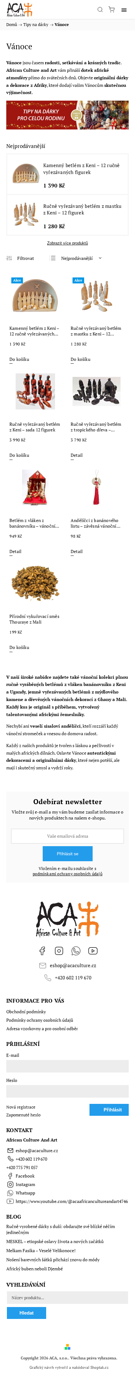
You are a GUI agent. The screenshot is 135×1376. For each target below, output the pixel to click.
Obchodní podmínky (26, 1012)
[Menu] (124, 9)
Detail (77, 455)
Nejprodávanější (77, 258)
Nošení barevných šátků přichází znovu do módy (53, 1260)
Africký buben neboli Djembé (34, 1269)
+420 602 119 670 (73, 977)
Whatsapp (76, 951)
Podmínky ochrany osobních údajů (39, 1020)
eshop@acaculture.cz (73, 965)
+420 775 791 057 (22, 1167)
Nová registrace (20, 1107)
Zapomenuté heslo (23, 1115)
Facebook (42, 951)
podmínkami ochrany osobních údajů (67, 874)
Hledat (26, 1312)
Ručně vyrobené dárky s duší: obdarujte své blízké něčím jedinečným (60, 1229)
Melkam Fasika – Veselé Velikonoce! (41, 1250)
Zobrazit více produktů (67, 243)
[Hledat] (100, 9)
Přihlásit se (67, 853)
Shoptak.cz (99, 1367)
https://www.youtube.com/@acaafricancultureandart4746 (93, 951)
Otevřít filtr (20, 258)
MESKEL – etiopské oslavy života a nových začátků (55, 1241)
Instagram (59, 951)
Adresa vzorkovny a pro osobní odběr (42, 1028)
